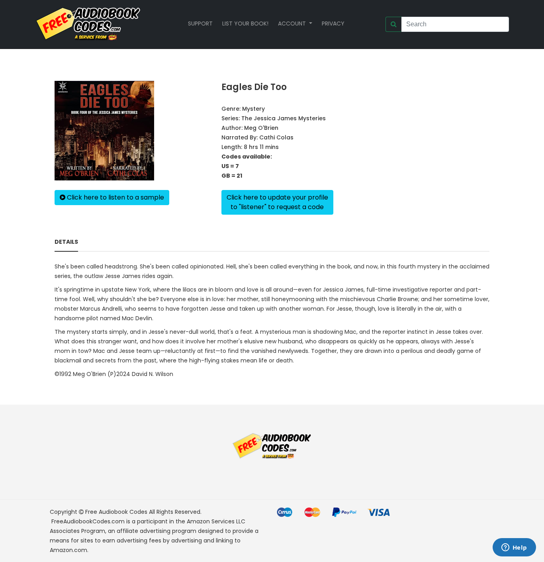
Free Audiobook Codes (116, 512)
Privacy (333, 23)
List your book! (245, 23)
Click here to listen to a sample (114, 197)
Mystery (253, 109)
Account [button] (292, 23)
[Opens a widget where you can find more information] (514, 548)
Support (200, 23)
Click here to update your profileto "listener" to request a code (277, 202)
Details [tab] (66, 242)
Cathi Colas (276, 137)
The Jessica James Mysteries (283, 118)
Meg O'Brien (261, 128)
